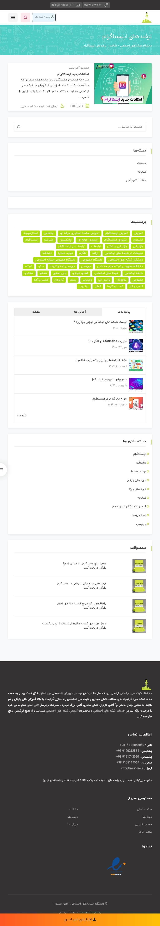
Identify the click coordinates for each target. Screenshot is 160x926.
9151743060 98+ (127, 756)
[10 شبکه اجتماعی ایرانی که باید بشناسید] (136, 365)
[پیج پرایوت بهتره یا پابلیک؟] (136, 384)
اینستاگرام (31, 240)
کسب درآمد (41, 280)
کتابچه (141, 172)
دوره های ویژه (137, 489)
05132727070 (93, 5)
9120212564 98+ (127, 751)
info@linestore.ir (62, 5)
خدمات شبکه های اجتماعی (109, 710)
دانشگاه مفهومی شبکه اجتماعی (55, 260)
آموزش (138, 233)
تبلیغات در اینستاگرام (71, 246)
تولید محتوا (65, 253)
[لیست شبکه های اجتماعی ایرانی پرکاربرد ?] (136, 327)
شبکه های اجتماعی (106, 273)
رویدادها (73, 817)
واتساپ (87, 280)
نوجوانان (121, 280)
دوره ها (147, 817)
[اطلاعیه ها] (25, 17)
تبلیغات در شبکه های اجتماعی (124, 253)
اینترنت (49, 240)
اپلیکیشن (66, 240)
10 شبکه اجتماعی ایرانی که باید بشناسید (101, 360)
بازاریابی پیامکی (117, 246)
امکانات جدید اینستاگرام (73, 74)
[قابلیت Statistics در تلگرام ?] (136, 346)
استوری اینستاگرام (115, 240)
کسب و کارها (115, 286)
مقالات (73, 809)
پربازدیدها (124, 312)
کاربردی (59, 280)
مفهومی (137, 280)
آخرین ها (80, 312)
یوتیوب (84, 286)
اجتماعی (49, 233)
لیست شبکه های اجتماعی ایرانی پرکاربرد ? (100, 322)
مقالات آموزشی (79, 68)
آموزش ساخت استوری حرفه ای (79, 233)
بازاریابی (138, 246)
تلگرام (82, 253)
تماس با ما (145, 832)
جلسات (141, 163)
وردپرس (141, 524)
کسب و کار (136, 286)
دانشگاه (47, 253)
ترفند (95, 253)
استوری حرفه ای (88, 240)
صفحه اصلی (144, 809)
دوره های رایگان (136, 480)
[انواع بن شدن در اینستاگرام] (136, 403)
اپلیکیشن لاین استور (78, 919)
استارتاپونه (30, 233)
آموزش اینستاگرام (116, 233)
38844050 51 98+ (132, 745)
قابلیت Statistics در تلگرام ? (108, 341)
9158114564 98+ (128, 762)
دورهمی (86, 266)
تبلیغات (96, 246)
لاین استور (59, 273)
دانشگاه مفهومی (91, 260)
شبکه (28, 266)
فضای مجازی (80, 273)
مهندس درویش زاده (70, 693)
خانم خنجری (28, 106)
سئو (41, 266)
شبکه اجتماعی (134, 273)
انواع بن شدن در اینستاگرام (109, 399)
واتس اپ (104, 280)
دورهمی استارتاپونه (62, 266)
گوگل (98, 286)
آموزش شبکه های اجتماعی (62, 710)
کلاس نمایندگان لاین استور (129, 507)
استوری (138, 240)
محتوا (43, 273)
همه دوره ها (138, 515)
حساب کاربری (143, 824)
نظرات (36, 312)
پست (73, 280)
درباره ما (73, 824)
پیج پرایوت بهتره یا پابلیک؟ (109, 380)
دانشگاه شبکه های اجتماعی (125, 260)
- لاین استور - (61, 904)
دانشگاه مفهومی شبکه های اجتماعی (120, 266)
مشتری (29, 273)
